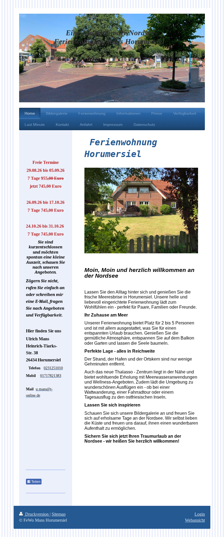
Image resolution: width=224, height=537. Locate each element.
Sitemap (59, 514)
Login (199, 514)
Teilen (35, 482)
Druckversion (37, 514)
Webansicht (195, 520)
